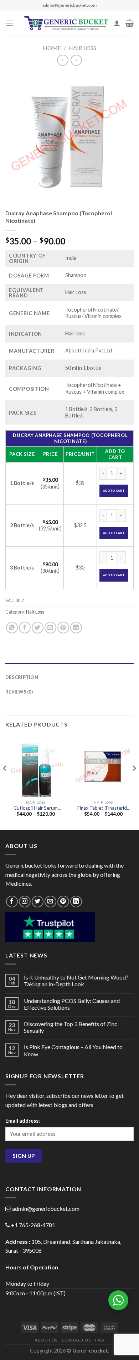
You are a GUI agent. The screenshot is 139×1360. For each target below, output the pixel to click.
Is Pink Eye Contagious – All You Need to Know (73, 1050)
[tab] (69, 666)
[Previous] (5, 782)
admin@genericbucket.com (45, 1208)
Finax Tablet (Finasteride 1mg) (103, 808)
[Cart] (129, 23)
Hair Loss (82, 47)
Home (52, 47)
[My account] (116, 23)
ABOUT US (46, 1340)
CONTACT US (76, 1340)
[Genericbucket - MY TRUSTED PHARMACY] (66, 23)
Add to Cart (113, 490)
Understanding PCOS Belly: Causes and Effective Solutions (72, 1004)
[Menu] (9, 23)
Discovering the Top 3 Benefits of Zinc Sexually (70, 1027)
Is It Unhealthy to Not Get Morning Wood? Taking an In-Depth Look (76, 980)
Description (21, 677)
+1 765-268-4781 (33, 1224)
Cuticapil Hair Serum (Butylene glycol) (36, 808)
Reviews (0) (19, 692)
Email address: (22, 1121)
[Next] (134, 782)
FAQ (99, 1340)
